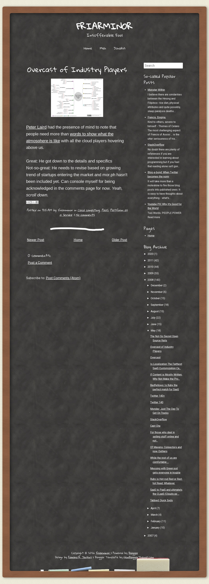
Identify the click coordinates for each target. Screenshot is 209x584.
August (155, 311)
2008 (151, 279)
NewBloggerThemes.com (139, 557)
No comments (85, 215)
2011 (151, 260)
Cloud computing (89, 210)
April (154, 508)
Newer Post (35, 240)
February (156, 521)
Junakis (119, 48)
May (153, 330)
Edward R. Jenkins (80, 557)
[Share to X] (33, 202)
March (154, 514)
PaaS (105, 210)
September (157, 304)
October (156, 298)
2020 (151, 253)
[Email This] (27, 202)
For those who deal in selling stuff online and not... (164, 436)
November (157, 291)
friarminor (104, 26)
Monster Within (156, 89)
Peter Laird (36, 127)
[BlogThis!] (30, 202)
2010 (151, 266)
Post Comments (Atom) (63, 278)
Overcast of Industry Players (77, 69)
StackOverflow (156, 144)
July (153, 317)
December (157, 285)
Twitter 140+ (157, 395)
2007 (151, 535)
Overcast (155, 357)
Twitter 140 (156, 402)
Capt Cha (155, 425)
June (154, 324)
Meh (103, 48)
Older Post (119, 240)
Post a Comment (40, 263)
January (155, 527)
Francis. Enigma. (157, 117)
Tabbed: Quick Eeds (161, 500)
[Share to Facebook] (37, 202)
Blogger (133, 552)
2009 (151, 273)
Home (88, 48)
